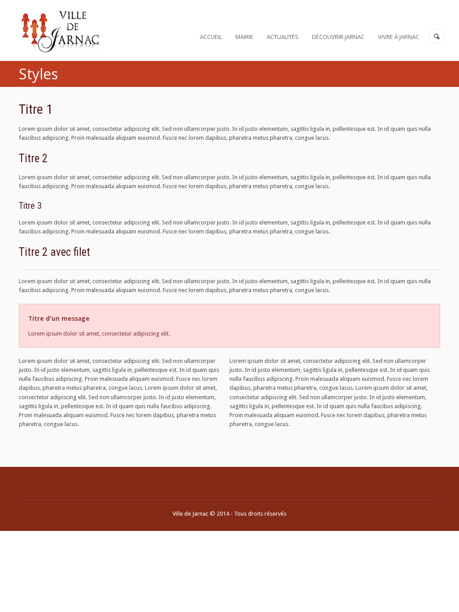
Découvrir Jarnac (338, 37)
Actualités (283, 37)
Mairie (244, 37)
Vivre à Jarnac (398, 37)
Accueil (211, 37)
